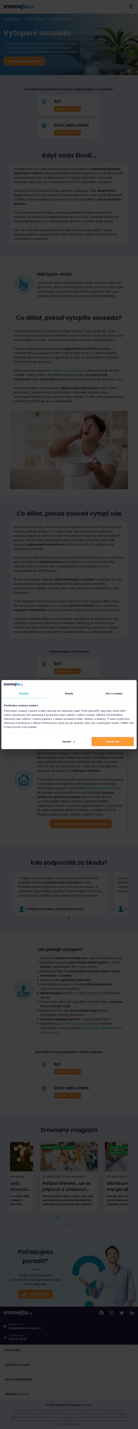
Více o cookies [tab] (114, 693)
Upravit (66, 741)
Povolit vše (112, 741)
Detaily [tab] (69, 693)
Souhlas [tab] (24, 693)
